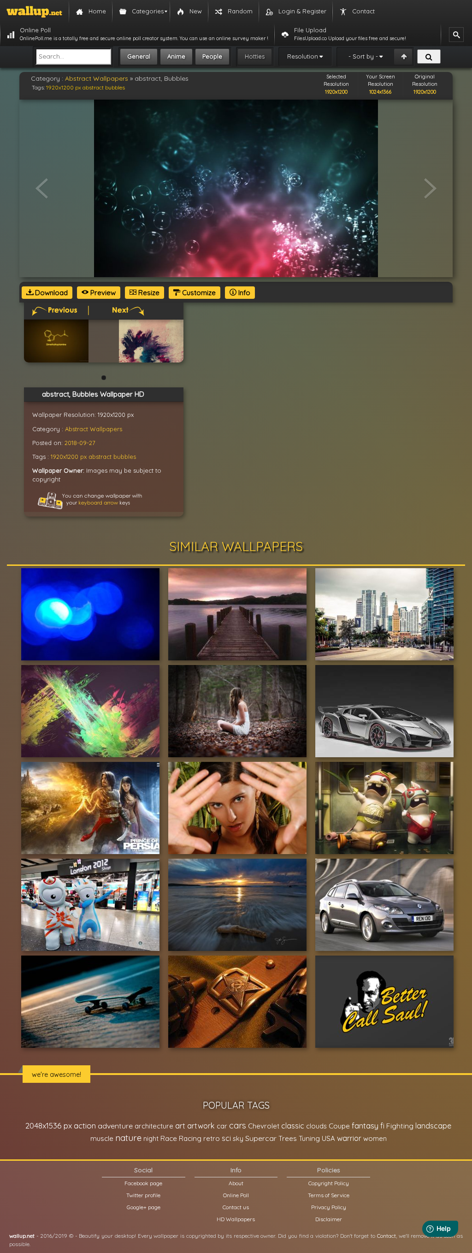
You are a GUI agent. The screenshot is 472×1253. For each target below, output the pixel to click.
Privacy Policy (328, 1207)
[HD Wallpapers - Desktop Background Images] (34, 11)
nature (128, 1137)
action (85, 1125)
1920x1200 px (63, 87)
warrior (349, 1138)
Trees (287, 1138)
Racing (190, 1138)
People (212, 56)
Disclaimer (328, 1219)
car (222, 1126)
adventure (115, 1125)
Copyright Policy (328, 1183)
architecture (154, 1126)
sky (238, 1138)
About (236, 1183)
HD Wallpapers (236, 1219)
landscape (433, 1125)
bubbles (115, 87)
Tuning (309, 1138)
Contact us (236, 1207)
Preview (102, 292)
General (138, 56)
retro (211, 1138)
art (180, 1125)
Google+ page (143, 1207)
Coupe (339, 1126)
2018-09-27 (80, 442)
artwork (201, 1125)
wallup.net (22, 1235)
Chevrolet (263, 1126)
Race (168, 1138)
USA (328, 1138)
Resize (147, 292)
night (151, 1138)
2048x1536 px (48, 1125)
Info (243, 292)
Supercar (261, 1138)
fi (382, 1125)
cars (237, 1125)
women (375, 1138)
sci (226, 1138)
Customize (198, 292)
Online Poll (236, 1195)
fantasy (365, 1125)
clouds (316, 1126)
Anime (176, 56)
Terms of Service (328, 1195)
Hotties (255, 56)
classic (292, 1125)
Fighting (399, 1125)
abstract (93, 87)
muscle (101, 1138)
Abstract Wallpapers (96, 78)
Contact (386, 1235)
